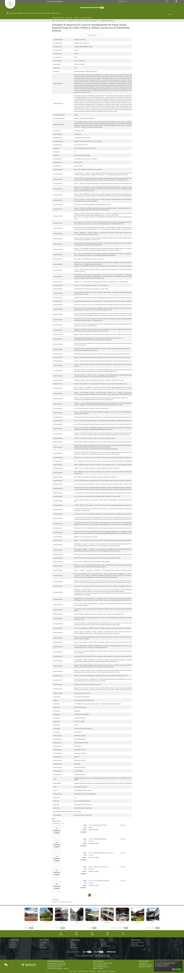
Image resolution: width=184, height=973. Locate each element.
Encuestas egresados (43, 942)
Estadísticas (41, 945)
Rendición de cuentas (74, 947)
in (96, 955)
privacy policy (170, 966)
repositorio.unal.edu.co (55, 1)
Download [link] (122, 825)
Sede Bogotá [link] (71, 20)
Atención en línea (12, 942)
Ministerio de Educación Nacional (137, 945)
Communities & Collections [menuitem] (58, 17)
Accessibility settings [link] (82, 971)
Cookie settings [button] (72, 971)
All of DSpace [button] (69, 17)
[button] (167, 1)
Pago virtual (41, 944)
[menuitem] (69, 17)
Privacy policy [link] (92, 971)
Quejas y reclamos (12, 947)
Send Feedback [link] (111, 971)
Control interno (73, 944)
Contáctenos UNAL (12, 944)
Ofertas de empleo (42, 947)
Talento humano (73, 945)
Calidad (71, 942)
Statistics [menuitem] (76, 17)
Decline (173, 969)
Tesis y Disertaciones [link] (61, 20)
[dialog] (168, 966)
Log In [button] (169, 14)
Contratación (103, 942)
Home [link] (53, 20)
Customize (157, 969)
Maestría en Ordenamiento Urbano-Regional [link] (92, 20)
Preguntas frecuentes (13, 945)
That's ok (179, 969)
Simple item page (92, 35)
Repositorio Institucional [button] (90, 7)
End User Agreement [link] (101, 971)
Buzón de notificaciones (105, 945)
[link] (62, 901)
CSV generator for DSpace (85, 17)
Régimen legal (103, 944)
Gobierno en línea (134, 944)
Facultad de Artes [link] (79, 20)
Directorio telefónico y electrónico (73, 951)
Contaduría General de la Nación (137, 942)
